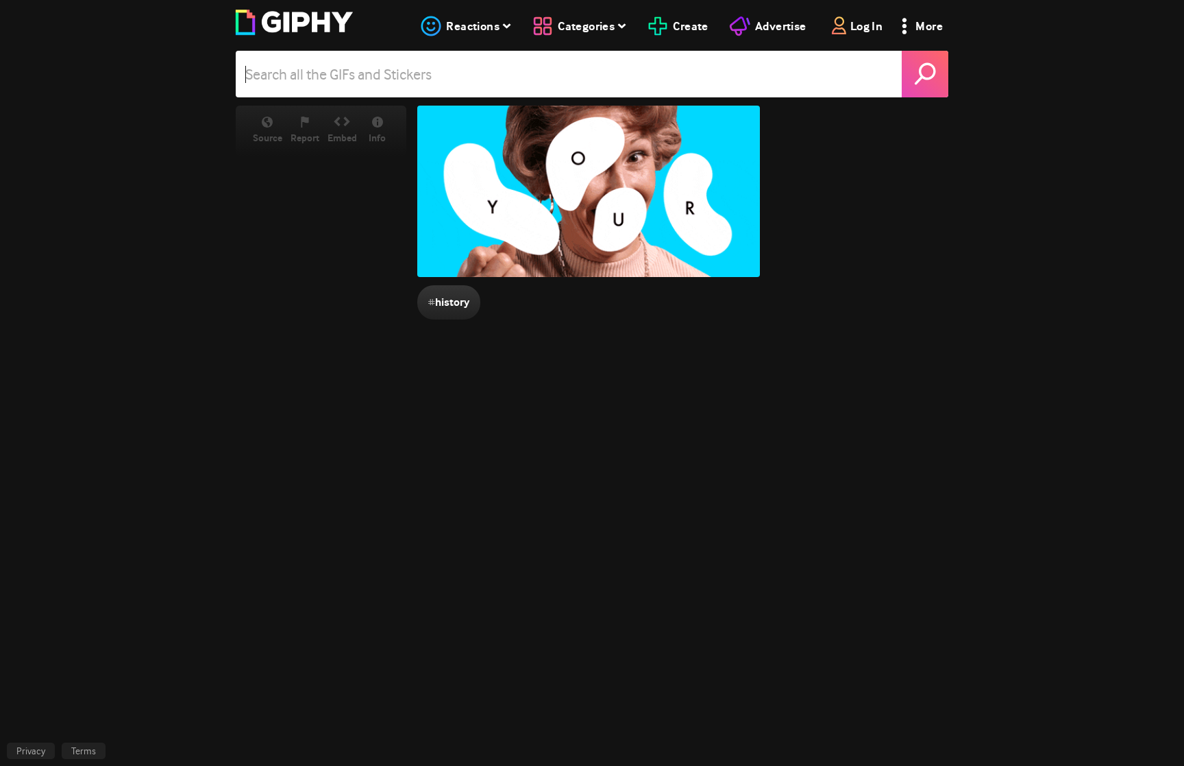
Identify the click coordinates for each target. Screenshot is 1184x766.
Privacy (30, 750)
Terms (83, 750)
